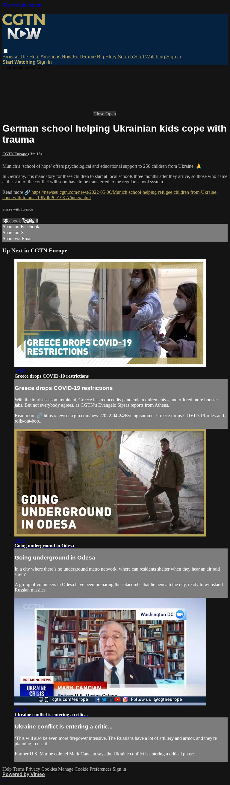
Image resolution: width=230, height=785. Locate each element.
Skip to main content (21, 4)
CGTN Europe (15, 154)
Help (7, 769)
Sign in (173, 56)
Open (110, 113)
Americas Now (56, 56)
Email (32, 220)
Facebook (12, 220)
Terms (19, 769)
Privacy (33, 769)
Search (126, 56)
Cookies (49, 769)
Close (99, 113)
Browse (11, 56)
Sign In (44, 62)
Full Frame (85, 56)
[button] (5, 51)
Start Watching (150, 56)
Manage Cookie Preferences (85, 769)
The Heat (30, 56)
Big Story (107, 56)
